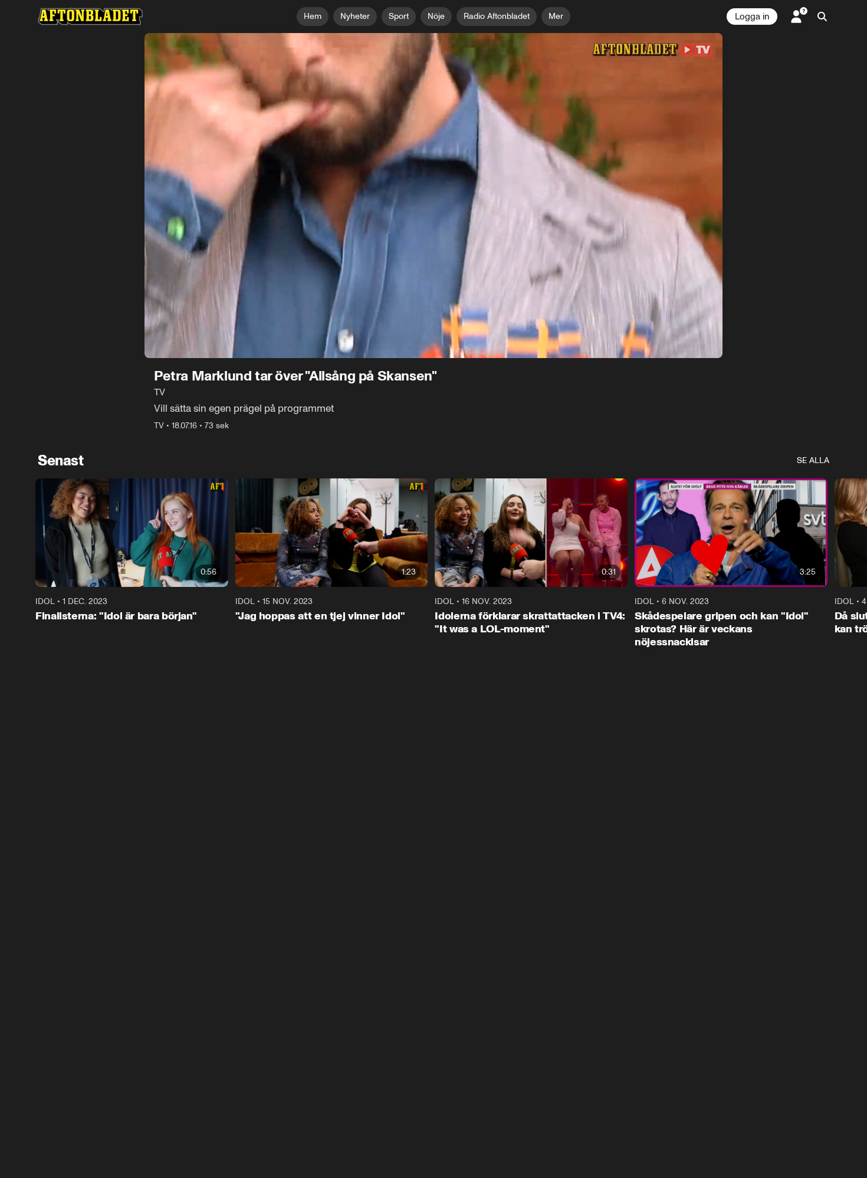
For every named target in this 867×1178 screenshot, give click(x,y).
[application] (433, 195)
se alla (813, 460)
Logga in (752, 16)
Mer (556, 16)
